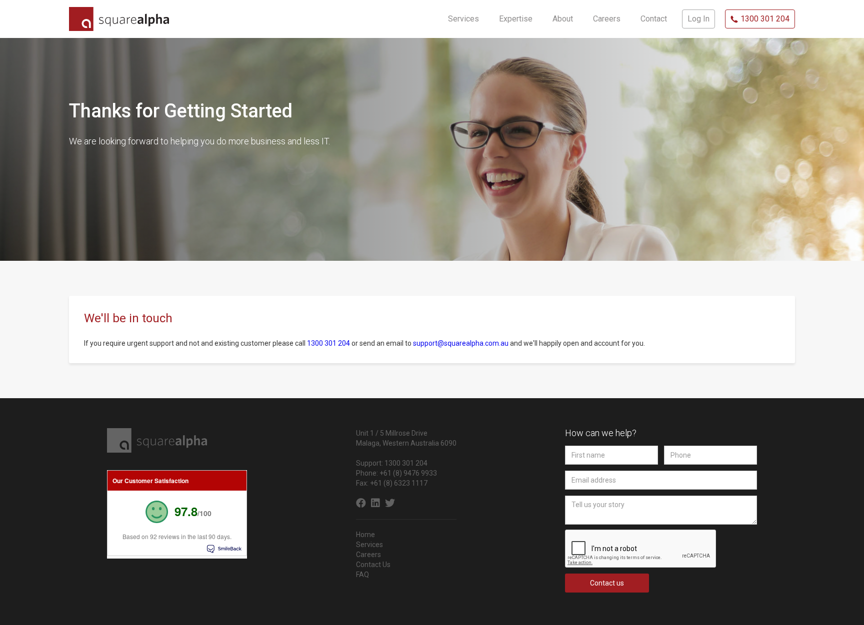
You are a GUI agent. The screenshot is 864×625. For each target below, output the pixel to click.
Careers (368, 555)
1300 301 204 (328, 343)
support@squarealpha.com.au (461, 343)
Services (369, 545)
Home (365, 535)
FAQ (362, 575)
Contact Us (373, 565)
